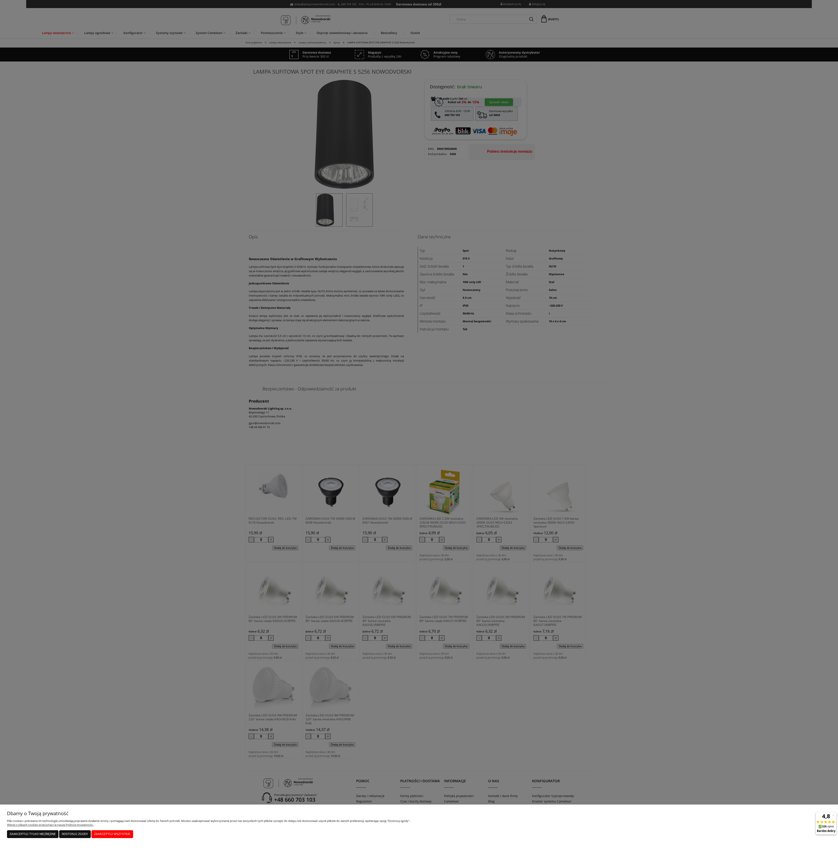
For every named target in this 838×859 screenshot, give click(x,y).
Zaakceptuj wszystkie (112, 834)
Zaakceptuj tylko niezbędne (33, 834)
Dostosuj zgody (75, 834)
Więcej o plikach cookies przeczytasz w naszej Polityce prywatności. (50, 825)
